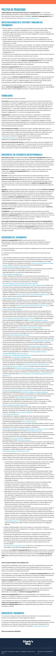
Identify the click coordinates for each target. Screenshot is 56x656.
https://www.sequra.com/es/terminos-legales (15, 405)
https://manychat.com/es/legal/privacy (15, 545)
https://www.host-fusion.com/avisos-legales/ (30, 327)
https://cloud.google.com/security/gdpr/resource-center (33, 294)
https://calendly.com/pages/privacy (12, 274)
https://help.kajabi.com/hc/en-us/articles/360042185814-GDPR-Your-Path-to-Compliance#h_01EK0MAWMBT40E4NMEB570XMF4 (25, 353)
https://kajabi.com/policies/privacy (21, 357)
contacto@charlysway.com (30, 18)
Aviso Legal (5, 651)
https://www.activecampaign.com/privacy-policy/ (16, 267)
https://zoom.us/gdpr (17, 438)
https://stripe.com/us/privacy (11, 414)
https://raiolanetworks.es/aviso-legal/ (26, 397)
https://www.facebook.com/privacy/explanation (35, 392)
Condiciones (23, 651)
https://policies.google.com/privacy (12, 298)
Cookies (16, 651)
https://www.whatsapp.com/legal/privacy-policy (16, 451)
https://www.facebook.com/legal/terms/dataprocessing (18, 390)
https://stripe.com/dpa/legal (25, 412)
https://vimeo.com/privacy (29, 421)
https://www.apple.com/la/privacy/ (39, 346)
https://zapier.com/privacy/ (34, 431)
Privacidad (11, 651)
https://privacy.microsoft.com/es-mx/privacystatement (31, 368)
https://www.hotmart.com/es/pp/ (20, 335)
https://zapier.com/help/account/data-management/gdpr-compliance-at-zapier (25, 429)
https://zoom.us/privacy (24, 440)
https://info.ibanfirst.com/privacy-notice (43, 340)
